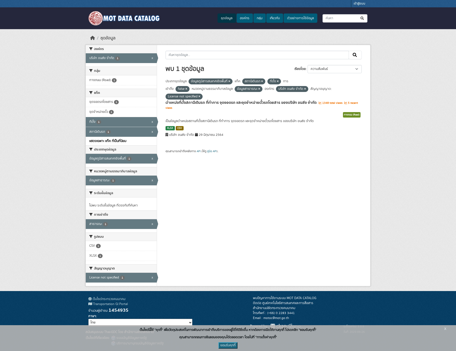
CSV (179, 128)
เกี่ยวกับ (275, 18)
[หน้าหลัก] (92, 38)
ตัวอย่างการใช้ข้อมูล (300, 18)
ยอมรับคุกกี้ (228, 345)
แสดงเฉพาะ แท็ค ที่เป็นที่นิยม (107, 141)
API (199, 151)
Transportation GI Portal (110, 304)
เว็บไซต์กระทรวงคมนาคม (108, 299)
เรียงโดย (300, 69)
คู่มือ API (212, 151)
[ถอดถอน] (229, 81)
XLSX (170, 128)
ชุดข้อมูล (227, 18)
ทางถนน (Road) (352, 114)
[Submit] (362, 18)
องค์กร (244, 18)
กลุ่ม (259, 18)
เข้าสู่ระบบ (359, 3)
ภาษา (92, 316)
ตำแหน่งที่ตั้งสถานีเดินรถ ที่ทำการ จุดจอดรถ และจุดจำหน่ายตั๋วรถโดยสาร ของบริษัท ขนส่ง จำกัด (242, 103)
